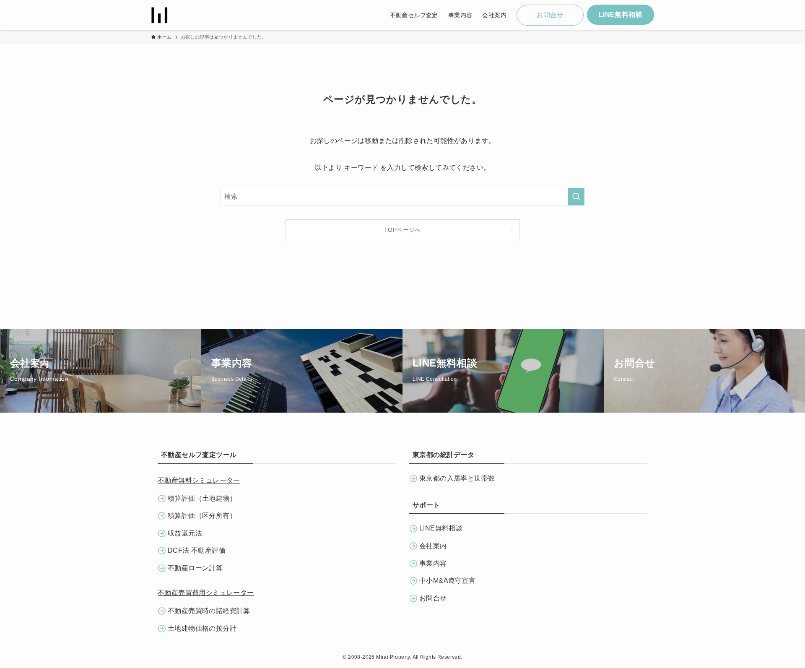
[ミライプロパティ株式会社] (159, 15)
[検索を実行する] (576, 196)
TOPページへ (402, 229)
